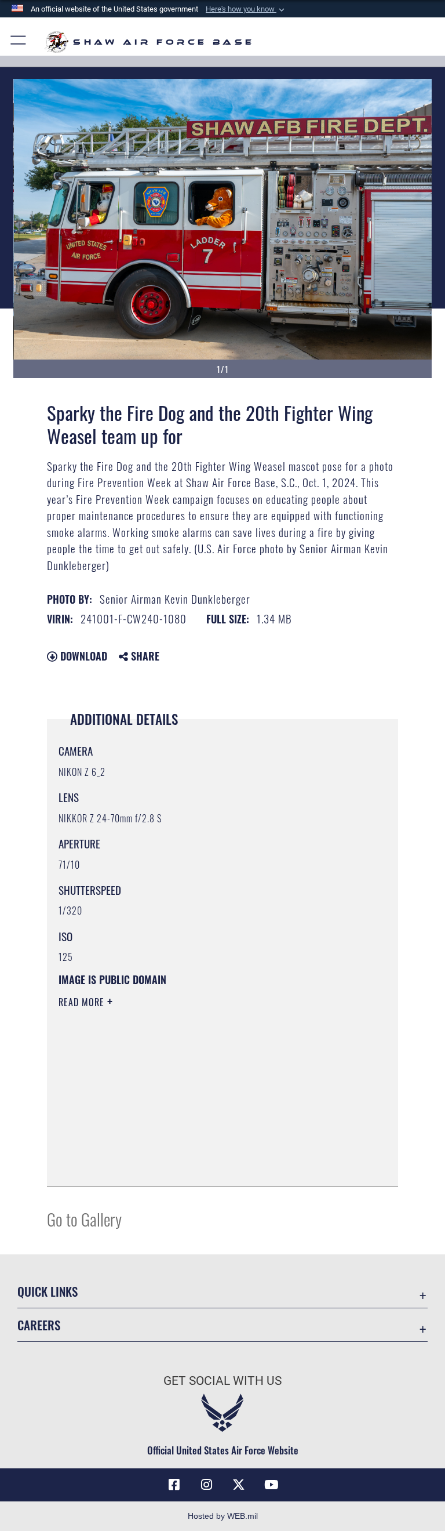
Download (82, 655)
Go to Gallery (84, 1218)
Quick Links (47, 1291)
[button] (246, 9)
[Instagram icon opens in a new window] (206, 1484)
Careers (38, 1325)
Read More (83, 1002)
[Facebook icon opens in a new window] (174, 1484)
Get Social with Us (222, 1381)
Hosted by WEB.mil (223, 1516)
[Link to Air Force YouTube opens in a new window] (271, 1484)
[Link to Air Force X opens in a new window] (238, 1484)
